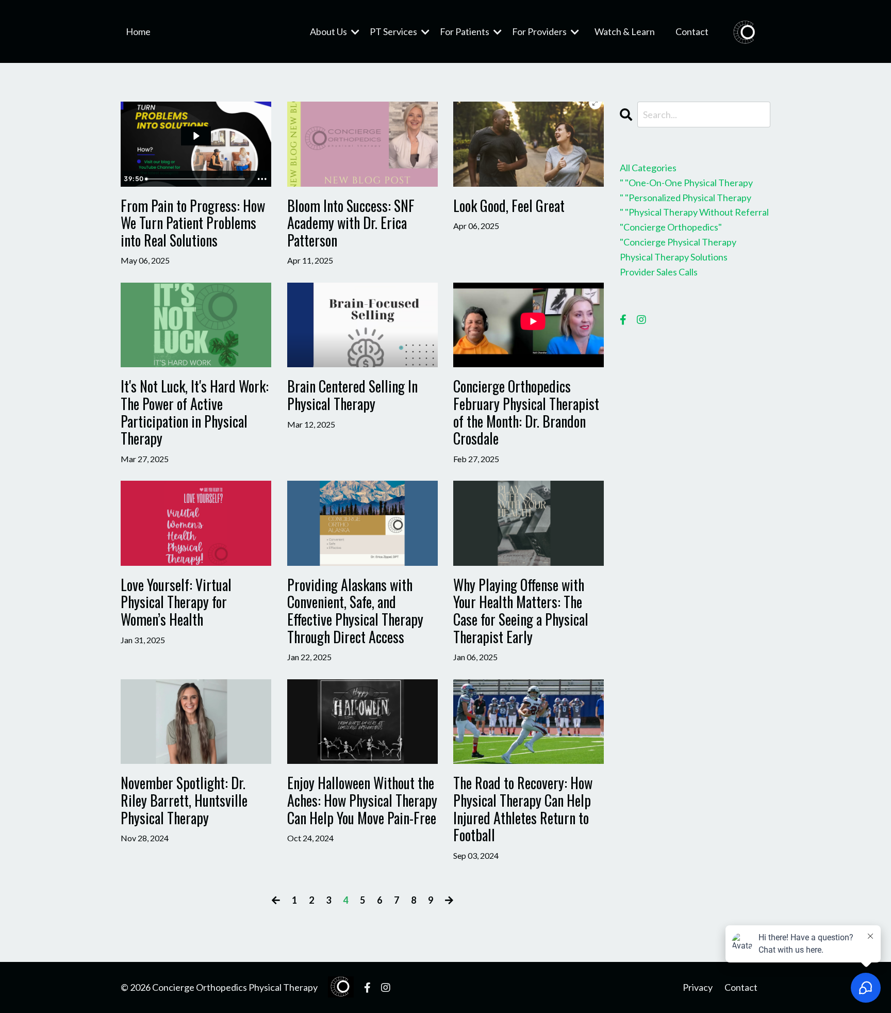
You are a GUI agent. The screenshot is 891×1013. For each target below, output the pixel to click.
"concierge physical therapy (678, 242)
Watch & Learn (625, 31)
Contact (691, 31)
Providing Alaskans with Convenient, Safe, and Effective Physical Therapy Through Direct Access (355, 610)
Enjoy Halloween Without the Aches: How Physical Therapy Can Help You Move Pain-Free (362, 800)
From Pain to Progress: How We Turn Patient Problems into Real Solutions (193, 223)
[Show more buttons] (262, 179)
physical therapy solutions (674, 257)
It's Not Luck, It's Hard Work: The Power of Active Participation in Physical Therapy (195, 412)
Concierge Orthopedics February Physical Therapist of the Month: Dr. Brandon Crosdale (526, 412)
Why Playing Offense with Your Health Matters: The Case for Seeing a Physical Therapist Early (520, 610)
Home (138, 31)
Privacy (698, 987)
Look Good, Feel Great (509, 206)
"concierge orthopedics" (671, 227)
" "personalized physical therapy (685, 197)
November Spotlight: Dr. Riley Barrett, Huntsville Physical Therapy (184, 800)
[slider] (197, 179)
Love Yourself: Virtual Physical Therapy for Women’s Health (176, 602)
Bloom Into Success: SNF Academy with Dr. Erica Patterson (351, 223)
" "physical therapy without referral (694, 212)
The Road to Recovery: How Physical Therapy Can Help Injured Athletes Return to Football (522, 808)
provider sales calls (659, 271)
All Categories (648, 167)
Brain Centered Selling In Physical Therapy (352, 395)
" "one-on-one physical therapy (686, 182)
